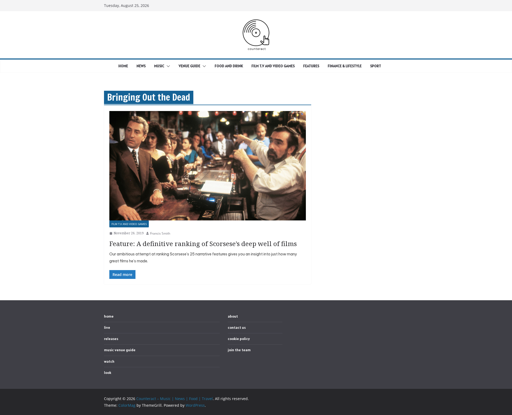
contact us (237, 327)
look (107, 372)
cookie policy (239, 338)
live (107, 327)
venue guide (189, 66)
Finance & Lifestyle (345, 66)
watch (109, 361)
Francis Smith (160, 233)
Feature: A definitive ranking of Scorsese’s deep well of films (203, 243)
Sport (375, 66)
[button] (167, 66)
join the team (239, 349)
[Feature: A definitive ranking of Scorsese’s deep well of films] (207, 165)
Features (311, 66)
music (159, 66)
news (141, 66)
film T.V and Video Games (273, 66)
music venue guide (119, 349)
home (123, 66)
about (233, 316)
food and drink (229, 66)
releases (111, 338)
